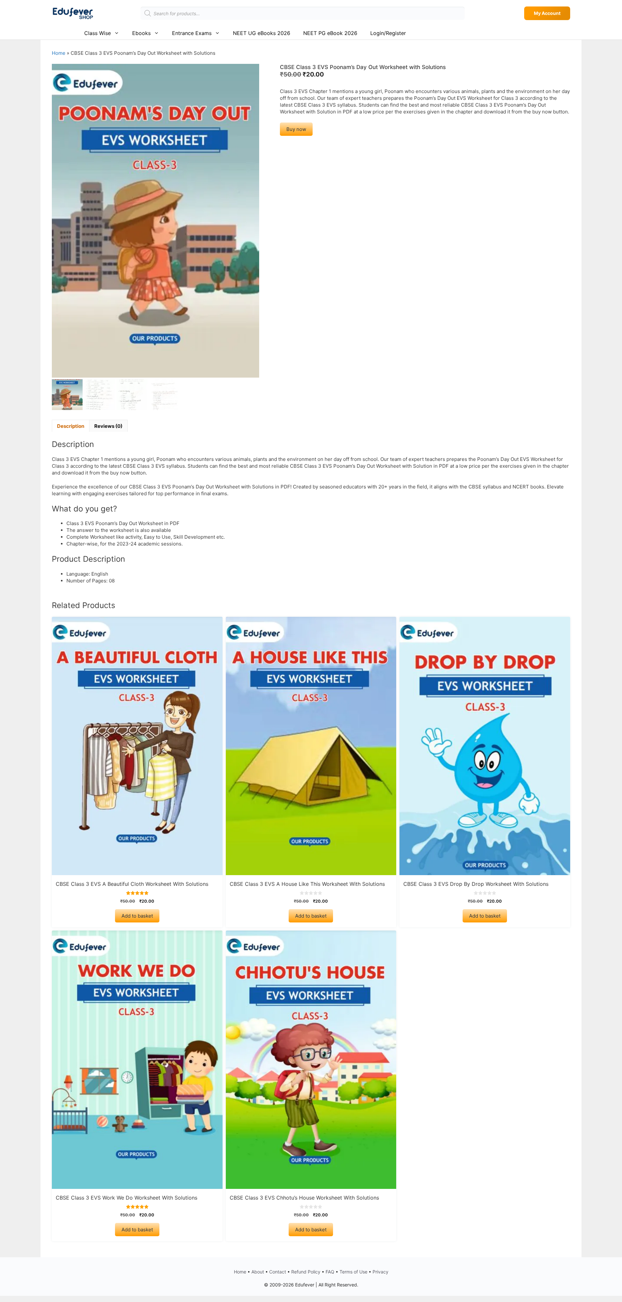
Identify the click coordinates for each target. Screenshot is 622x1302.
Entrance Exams (192, 33)
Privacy (380, 1271)
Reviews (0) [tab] (108, 426)
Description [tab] (70, 426)
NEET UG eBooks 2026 (261, 33)
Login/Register (388, 33)
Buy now (296, 129)
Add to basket (137, 916)
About (257, 1271)
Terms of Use (353, 1271)
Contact (277, 1271)
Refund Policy (305, 1271)
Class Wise (97, 33)
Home (58, 53)
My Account (547, 13)
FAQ (330, 1271)
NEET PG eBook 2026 (330, 33)
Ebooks (141, 33)
